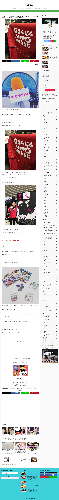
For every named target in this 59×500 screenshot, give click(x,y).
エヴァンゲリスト (26, 388)
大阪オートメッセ (20, 388)
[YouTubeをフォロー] (53, 41)
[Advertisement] (20, 67)
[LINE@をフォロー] (55, 41)
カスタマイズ (14, 388)
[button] (56, 102)
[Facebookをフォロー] (49, 41)
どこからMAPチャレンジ (33, 388)
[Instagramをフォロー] (51, 41)
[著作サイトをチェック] (45, 41)
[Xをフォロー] (47, 41)
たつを (9, 388)
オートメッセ (4, 388)
